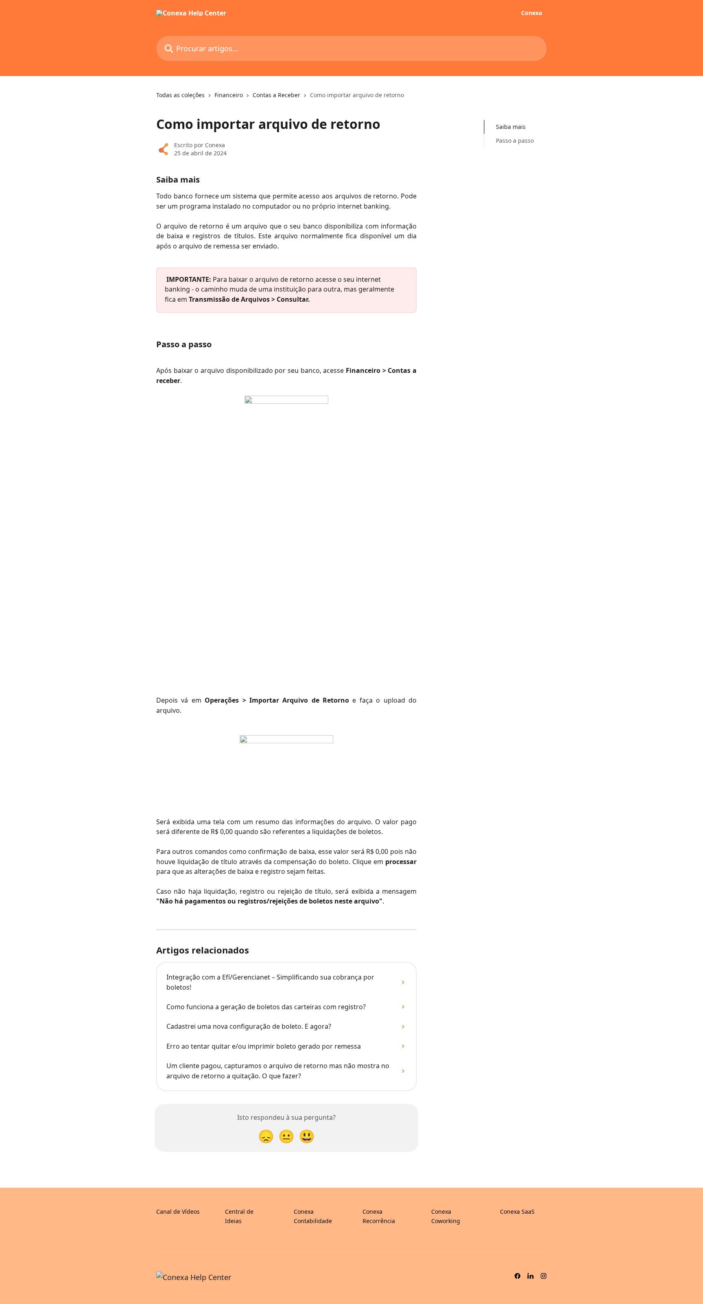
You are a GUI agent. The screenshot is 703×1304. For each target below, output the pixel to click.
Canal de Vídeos (178, 1211)
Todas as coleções (180, 95)
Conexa (531, 13)
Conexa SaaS (517, 1211)
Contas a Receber (276, 95)
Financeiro (228, 95)
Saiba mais (511, 127)
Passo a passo (515, 140)
